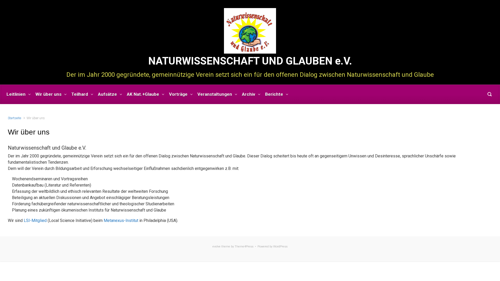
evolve (217, 246)
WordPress (280, 246)
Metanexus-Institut (121, 220)
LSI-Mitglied (35, 220)
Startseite (14, 118)
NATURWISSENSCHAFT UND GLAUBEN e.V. (250, 61)
